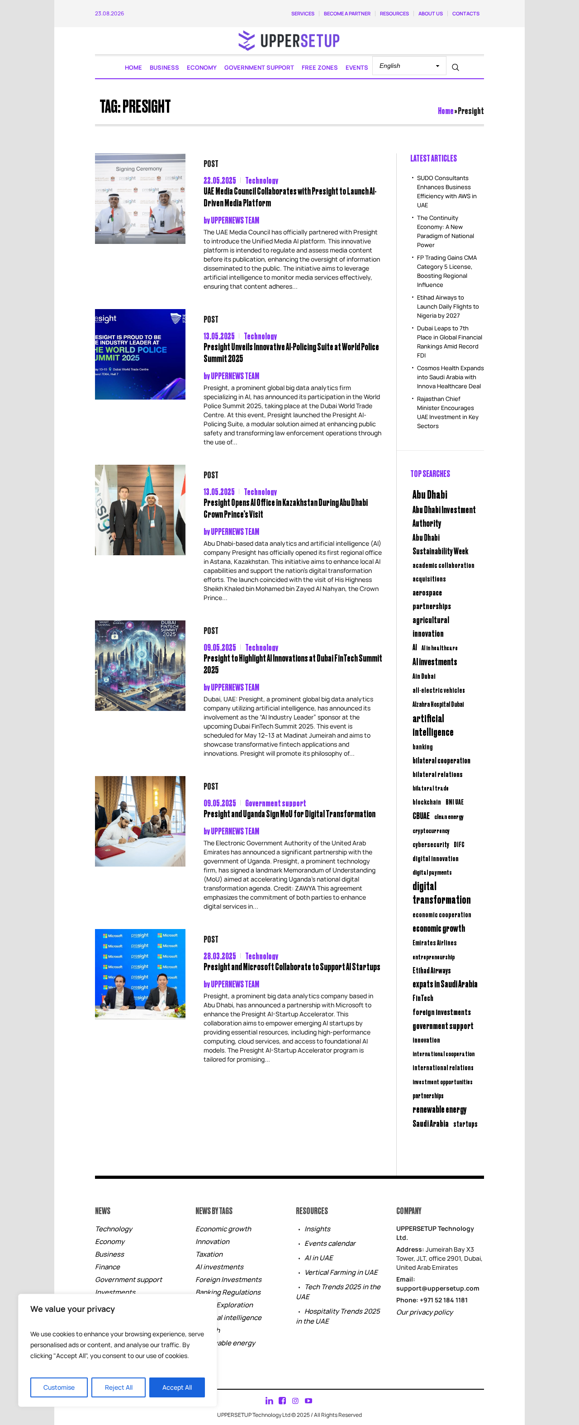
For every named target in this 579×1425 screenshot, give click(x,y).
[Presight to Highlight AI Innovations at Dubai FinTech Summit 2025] (140, 665)
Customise (59, 1387)
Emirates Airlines (435, 942)
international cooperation (444, 1053)
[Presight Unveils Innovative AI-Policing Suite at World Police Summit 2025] (140, 354)
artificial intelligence (433, 724)
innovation (426, 1039)
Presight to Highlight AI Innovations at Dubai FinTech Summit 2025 (293, 664)
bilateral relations (438, 774)
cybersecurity (431, 844)
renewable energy (440, 1109)
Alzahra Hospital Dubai (438, 704)
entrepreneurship (434, 956)
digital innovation (436, 858)
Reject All (119, 1387)
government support (443, 1025)
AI (415, 647)
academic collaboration (444, 564)
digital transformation (442, 892)
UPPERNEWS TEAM (235, 219)
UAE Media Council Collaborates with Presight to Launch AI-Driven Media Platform (290, 197)
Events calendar (330, 1243)
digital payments (432, 871)
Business (109, 1254)
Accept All (177, 1387)
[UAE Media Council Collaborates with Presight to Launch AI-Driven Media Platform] (140, 198)
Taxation (209, 1254)
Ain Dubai (424, 676)
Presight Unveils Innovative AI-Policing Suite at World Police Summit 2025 (291, 352)
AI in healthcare (440, 647)
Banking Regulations (228, 1292)
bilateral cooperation (441, 760)
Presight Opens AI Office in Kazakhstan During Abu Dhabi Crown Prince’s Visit (286, 508)
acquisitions (429, 578)
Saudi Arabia (431, 1123)
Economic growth (223, 1229)
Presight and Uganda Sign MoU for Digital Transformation (289, 813)
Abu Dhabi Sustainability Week (440, 544)
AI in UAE (318, 1258)
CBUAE (421, 815)
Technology (261, 180)
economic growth (439, 928)
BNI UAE (455, 801)
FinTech (423, 998)
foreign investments (442, 1011)
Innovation (212, 1241)
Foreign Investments (228, 1279)
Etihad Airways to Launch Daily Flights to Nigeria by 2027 (448, 306)
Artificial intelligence (228, 1317)
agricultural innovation (431, 626)
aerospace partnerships (432, 598)
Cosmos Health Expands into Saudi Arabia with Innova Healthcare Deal (450, 377)
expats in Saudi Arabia (445, 983)
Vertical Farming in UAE (341, 1272)
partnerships (428, 1095)
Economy (109, 1241)
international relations (443, 1067)
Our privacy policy (424, 1312)
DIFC (459, 844)
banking (423, 746)
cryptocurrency (431, 830)
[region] (117, 1350)
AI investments (435, 661)
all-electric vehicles (439, 690)
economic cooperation (442, 914)
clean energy (449, 816)
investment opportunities (443, 1081)
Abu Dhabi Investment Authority (444, 516)
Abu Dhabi (430, 493)
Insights (317, 1229)
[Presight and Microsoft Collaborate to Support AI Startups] (140, 974)
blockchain (427, 801)
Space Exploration (224, 1305)
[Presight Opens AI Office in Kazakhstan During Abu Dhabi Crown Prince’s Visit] (140, 510)
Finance (107, 1267)
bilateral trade (431, 787)
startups (465, 1124)
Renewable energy (225, 1343)
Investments (115, 1292)
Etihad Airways (432, 970)
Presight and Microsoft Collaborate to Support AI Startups (292, 966)
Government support (275, 802)
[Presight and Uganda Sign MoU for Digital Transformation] (140, 821)
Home (446, 110)
